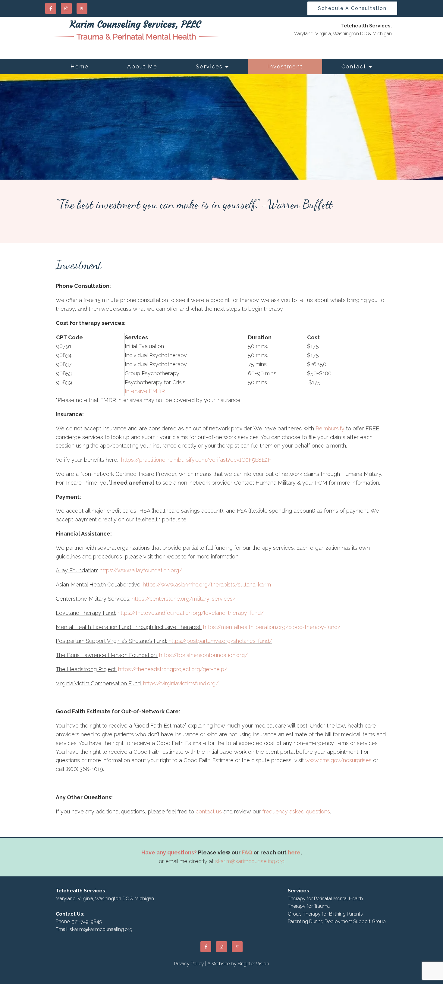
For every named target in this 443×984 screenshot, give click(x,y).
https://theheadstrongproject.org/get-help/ (172, 669)
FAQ (246, 852)
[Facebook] (50, 8)
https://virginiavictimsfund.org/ (180, 683)
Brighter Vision (253, 964)
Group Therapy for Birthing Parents (325, 914)
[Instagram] (66, 8)
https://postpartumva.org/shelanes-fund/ (220, 641)
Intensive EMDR (145, 391)
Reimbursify (330, 428)
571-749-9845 (87, 921)
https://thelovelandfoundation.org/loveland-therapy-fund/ (191, 613)
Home (80, 66)
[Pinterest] (82, 8)
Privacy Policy (189, 964)
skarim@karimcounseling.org (249, 861)
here (294, 852)
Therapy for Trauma (309, 906)
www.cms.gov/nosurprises (338, 760)
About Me (142, 66)
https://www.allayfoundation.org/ (140, 570)
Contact (353, 66)
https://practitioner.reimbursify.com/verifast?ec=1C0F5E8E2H (196, 460)
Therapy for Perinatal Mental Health (325, 898)
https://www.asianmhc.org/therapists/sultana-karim (207, 584)
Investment (285, 66)
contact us (209, 811)
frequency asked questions (296, 811)
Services (209, 66)
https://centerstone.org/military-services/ (184, 599)
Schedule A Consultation (352, 8)
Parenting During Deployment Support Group (337, 921)
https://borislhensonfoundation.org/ (203, 655)
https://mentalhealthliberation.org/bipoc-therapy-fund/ (272, 627)
